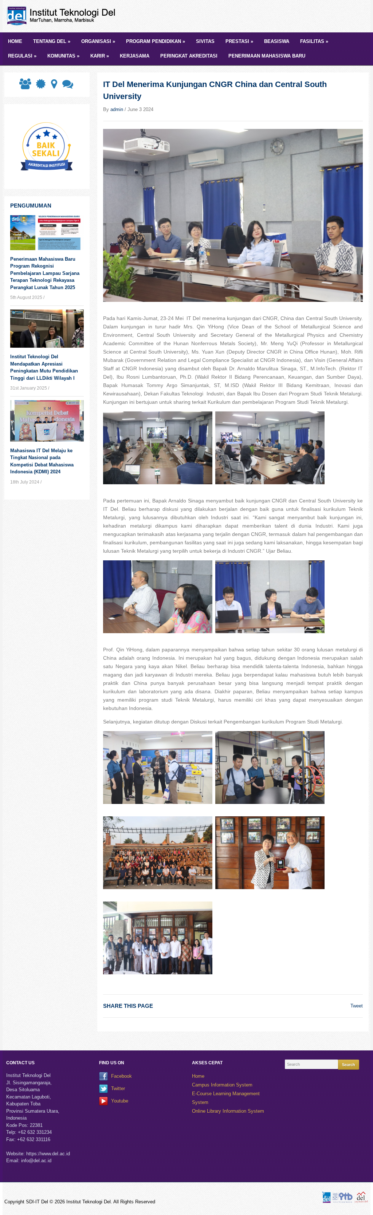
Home (15, 41)
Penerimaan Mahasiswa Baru (266, 56)
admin (116, 109)
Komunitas (63, 56)
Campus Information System (222, 1085)
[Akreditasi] (40, 86)
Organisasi (98, 41)
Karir (99, 56)
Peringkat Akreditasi (188, 56)
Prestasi (239, 41)
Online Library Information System (228, 1111)
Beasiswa (276, 41)
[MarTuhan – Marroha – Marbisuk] (62, 16)
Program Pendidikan (155, 41)
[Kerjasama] (24, 86)
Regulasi (22, 56)
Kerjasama (134, 56)
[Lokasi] (53, 86)
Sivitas (205, 41)
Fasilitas (314, 41)
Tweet (356, 1006)
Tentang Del (51, 41)
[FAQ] (67, 86)
